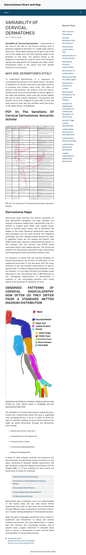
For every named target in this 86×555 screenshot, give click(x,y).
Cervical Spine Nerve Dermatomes (27, 492)
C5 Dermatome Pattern (22, 496)
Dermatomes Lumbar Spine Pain (68, 49)
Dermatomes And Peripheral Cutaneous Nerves (29, 482)
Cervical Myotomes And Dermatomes (68, 40)
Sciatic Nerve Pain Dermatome (25, 477)
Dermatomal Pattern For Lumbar (67, 85)
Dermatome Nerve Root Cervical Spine (21, 541)
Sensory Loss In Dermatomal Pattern (21, 543)
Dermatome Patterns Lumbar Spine (68, 64)
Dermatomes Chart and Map (22, 4)
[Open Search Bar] (81, 12)
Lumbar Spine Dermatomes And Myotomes (68, 132)
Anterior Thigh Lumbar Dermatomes (68, 123)
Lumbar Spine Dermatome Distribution (68, 147)
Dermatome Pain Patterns (24, 488)
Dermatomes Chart (14, 538)
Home (6, 12)
